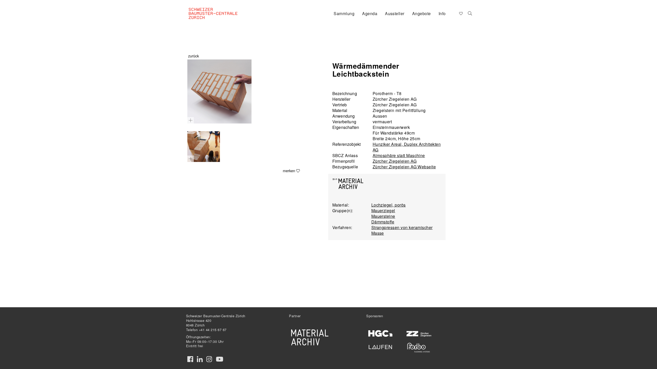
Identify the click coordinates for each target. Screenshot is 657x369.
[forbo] (418, 347)
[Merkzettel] (460, 13)
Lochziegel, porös (388, 205)
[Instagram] (209, 359)
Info (442, 13)
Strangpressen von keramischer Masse (402, 230)
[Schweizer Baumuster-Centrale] (219, 9)
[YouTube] (220, 359)
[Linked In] (200, 359)
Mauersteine (383, 216)
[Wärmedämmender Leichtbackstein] (219, 91)
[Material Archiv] (310, 337)
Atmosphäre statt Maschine (399, 155)
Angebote (421, 13)
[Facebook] (190, 359)
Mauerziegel (383, 210)
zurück (193, 55)
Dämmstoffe (382, 222)
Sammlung (344, 13)
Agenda (369, 13)
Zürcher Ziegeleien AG (395, 161)
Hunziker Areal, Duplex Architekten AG (407, 147)
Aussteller (394, 13)
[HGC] (380, 334)
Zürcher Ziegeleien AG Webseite (404, 167)
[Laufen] (380, 346)
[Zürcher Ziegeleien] (418, 333)
